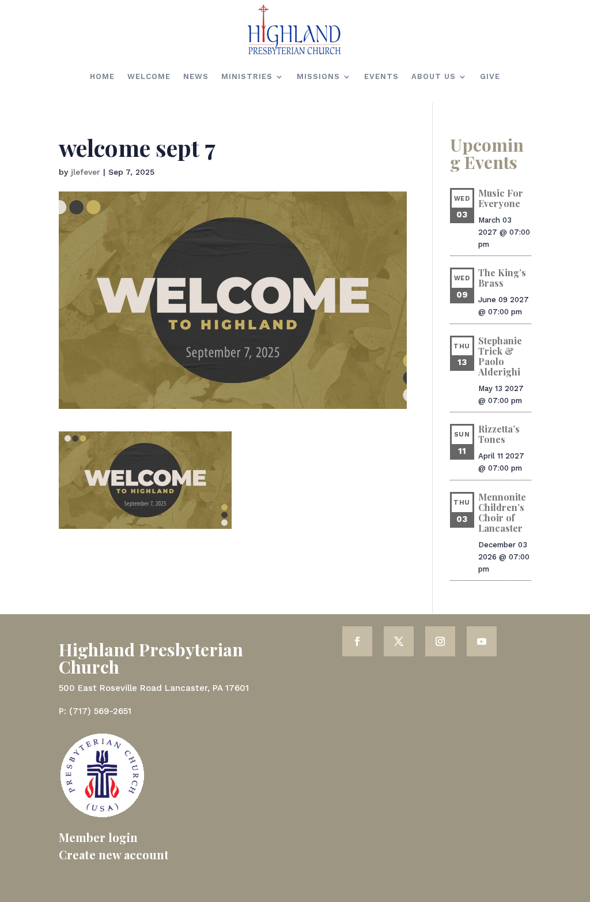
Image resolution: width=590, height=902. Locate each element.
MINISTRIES (247, 76)
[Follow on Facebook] (357, 641)
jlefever (85, 171)
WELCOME (149, 76)
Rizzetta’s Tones (499, 434)
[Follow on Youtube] (482, 641)
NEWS (196, 76)
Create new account (114, 854)
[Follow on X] (399, 641)
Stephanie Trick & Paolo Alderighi (500, 356)
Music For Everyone (500, 198)
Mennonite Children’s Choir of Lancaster (502, 512)
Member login (98, 837)
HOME (102, 76)
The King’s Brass (502, 277)
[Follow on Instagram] (440, 641)
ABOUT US (433, 76)
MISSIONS (318, 76)
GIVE (490, 76)
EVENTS (381, 76)
